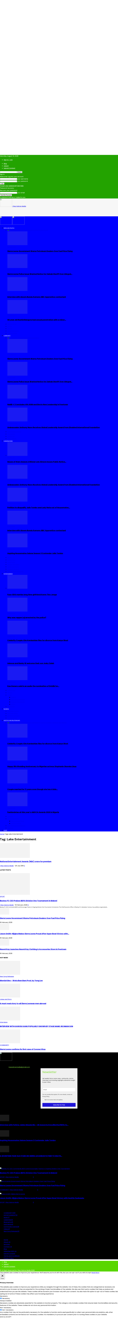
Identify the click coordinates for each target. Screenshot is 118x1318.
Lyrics (13, 704)
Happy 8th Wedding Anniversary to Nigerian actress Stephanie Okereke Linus (41, 766)
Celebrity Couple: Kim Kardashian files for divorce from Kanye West (37, 640)
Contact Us (8, 1247)
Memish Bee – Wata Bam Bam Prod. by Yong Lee (21, 980)
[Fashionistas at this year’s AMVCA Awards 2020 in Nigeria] (17, 806)
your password (22, 181)
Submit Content (9, 168)
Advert (6, 166)
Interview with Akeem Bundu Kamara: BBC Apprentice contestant (36, 297)
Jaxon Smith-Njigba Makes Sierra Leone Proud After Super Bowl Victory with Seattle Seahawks (42, 1198)
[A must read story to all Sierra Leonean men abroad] (10, 997)
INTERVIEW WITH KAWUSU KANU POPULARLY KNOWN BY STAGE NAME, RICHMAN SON (36, 1026)
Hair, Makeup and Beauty (58, 723)
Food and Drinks (20, 723)
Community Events (16, 338)
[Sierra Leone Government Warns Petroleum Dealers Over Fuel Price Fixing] (17, 245)
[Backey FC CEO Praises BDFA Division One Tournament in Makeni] (15, 894)
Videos (13, 697)
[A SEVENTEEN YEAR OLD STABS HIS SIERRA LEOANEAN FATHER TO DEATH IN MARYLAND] (4, 1152)
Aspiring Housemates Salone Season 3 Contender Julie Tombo (35, 553)
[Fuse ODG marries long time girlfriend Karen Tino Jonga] (17, 588)
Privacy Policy (9, 1258)
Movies (9, 400)
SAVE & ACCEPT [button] (5, 1317)
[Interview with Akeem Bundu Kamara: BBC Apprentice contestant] (17, 290)
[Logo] (6, 224)
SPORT (5, 830)
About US (7, 1242)
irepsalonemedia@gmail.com (19, 1067)
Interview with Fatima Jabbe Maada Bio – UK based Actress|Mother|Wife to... (34, 1125)
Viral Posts (11, 562)
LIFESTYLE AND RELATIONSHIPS (12, 720)
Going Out (11, 436)
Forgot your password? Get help (12, 186)
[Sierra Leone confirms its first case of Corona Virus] (10, 1043)
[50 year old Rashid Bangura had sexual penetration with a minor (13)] (17, 313)
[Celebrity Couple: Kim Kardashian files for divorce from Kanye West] (17, 634)
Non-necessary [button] (5, 1308)
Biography (11, 706)
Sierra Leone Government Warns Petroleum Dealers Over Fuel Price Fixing (40, 251)
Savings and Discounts (15, 571)
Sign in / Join (8, 160)
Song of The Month (18, 702)
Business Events (13, 711)
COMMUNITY (11, 247)
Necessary (6, 1298)
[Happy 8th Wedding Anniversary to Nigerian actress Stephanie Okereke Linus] (17, 760)
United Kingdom (28, 230)
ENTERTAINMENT (8, 574)
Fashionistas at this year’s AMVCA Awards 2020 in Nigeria (33, 812)
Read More (95, 1273)
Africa (11, 230)
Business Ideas (12, 713)
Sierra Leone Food (42, 723)
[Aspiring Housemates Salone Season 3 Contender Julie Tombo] (17, 547)
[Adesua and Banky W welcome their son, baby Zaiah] (17, 657)
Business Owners (13, 716)
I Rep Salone (27, 338)
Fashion (12, 723)
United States (39, 230)
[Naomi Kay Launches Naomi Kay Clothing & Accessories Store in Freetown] (4, 945)
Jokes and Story (13, 567)
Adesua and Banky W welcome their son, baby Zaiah (30, 663)
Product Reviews (13, 569)
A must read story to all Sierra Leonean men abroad (23, 1003)
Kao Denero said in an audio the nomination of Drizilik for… (33, 686)
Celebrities (11, 590)
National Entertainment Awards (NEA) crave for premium (25, 861)
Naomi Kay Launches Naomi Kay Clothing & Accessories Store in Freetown (33, 949)
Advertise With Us (10, 1251)
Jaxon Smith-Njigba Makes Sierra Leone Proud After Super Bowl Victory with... (34, 933)
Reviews (10, 828)
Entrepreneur (12, 423)
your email (21, 193)
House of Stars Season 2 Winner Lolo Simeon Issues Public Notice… (36, 462)
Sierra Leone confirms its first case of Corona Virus (23, 1049)
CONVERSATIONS (8, 441)
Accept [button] (88, 1273)
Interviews (11, 293)
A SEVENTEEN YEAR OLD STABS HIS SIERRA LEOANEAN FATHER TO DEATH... (31, 1156)
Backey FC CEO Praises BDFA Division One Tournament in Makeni (28, 901)
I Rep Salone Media (7, 866)
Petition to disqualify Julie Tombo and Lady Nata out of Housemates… (38, 507)
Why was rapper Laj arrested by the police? (26, 617)
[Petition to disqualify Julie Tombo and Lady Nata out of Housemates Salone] (17, 501)
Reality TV (11, 458)
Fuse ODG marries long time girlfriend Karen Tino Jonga (32, 594)
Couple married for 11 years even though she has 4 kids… (32, 789)
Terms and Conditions (12, 1256)
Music (9, 695)
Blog (5, 164)
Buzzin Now (11, 270)
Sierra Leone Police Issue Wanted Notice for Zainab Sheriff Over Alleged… (39, 274)
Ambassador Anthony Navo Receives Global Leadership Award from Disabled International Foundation (53, 427)
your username (22, 179)
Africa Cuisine (31, 723)
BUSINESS (6, 709)
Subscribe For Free (59, 1105)
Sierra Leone (17, 230)
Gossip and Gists (13, 564)
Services (7, 1244)
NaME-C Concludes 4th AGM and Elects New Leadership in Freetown (37, 404)
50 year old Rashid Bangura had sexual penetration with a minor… (36, 320)
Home (2, 834)
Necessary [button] (4, 1296)
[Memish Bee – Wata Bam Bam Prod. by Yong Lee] (10, 974)
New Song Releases (18, 700)
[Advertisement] (33, 211)
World (46, 230)
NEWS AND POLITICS (9, 228)
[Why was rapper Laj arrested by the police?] (17, 611)
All (8, 230)
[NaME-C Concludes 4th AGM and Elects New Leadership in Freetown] (17, 398)
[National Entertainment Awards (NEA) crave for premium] (15, 857)
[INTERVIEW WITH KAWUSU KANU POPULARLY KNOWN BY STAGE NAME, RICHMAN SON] (10, 1020)
